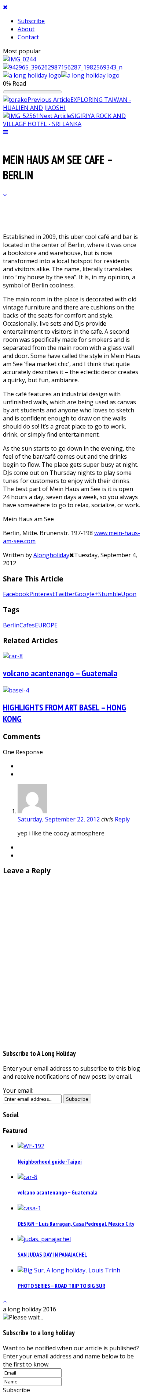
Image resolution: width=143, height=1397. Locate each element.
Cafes (27, 625)
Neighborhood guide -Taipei (50, 1161)
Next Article (55, 116)
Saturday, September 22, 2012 (59, 819)
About (26, 29)
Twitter (65, 594)
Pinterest (42, 594)
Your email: (18, 1090)
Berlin (11, 625)
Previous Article (48, 100)
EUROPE (46, 625)
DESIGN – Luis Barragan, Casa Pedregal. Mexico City (76, 1223)
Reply (122, 819)
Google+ (86, 594)
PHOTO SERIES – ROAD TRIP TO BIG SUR (61, 1285)
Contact (28, 37)
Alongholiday (51, 555)
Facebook (16, 594)
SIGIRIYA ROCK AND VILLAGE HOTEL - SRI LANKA (64, 120)
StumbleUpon (117, 594)
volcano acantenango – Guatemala (60, 673)
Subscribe (31, 21)
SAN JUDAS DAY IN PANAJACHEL (52, 1254)
